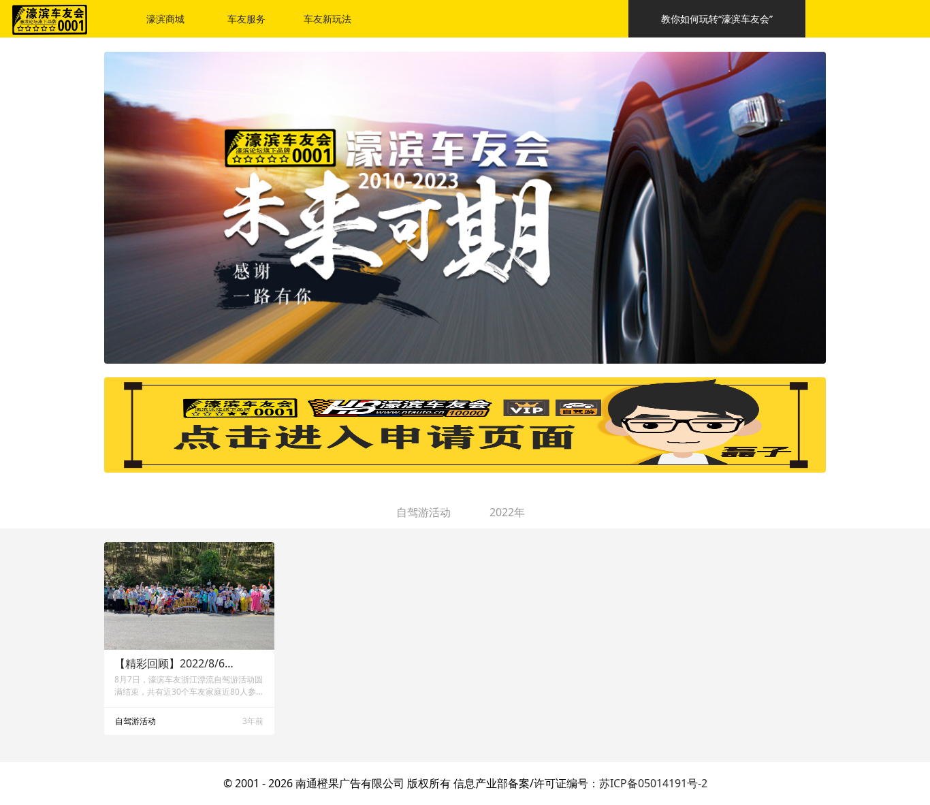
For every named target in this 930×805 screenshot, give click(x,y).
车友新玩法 (327, 18)
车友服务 (246, 18)
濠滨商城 (165, 18)
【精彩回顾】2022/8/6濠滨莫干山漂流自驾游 (175, 663)
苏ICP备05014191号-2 (653, 783)
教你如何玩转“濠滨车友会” (717, 18)
